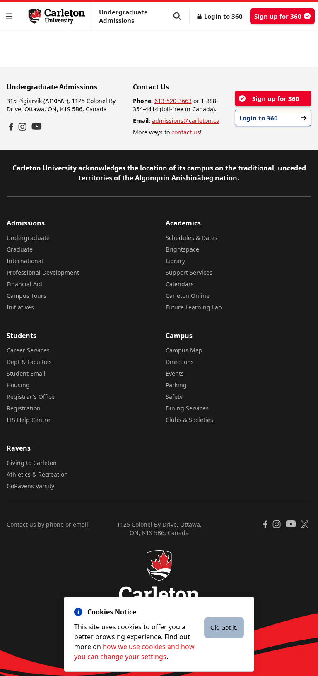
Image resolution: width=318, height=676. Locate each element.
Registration (24, 408)
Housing (18, 385)
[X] (305, 524)
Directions (180, 362)
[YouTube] (36, 126)
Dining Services (187, 408)
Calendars (180, 284)
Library (175, 261)
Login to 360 (223, 16)
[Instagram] (22, 127)
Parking (176, 385)
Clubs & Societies (189, 420)
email (80, 524)
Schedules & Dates (191, 238)
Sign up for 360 (277, 16)
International (25, 261)
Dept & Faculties (29, 362)
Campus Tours (26, 296)
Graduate (20, 249)
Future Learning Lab (194, 307)
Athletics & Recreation (37, 474)
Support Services (189, 272)
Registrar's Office (31, 396)
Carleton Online (188, 296)
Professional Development (43, 272)
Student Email (26, 373)
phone (55, 524)
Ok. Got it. (224, 627)
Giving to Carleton (32, 463)
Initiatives (20, 307)
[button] (11, 16)
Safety (174, 396)
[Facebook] (11, 127)
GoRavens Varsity (30, 486)
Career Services (28, 350)
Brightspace (182, 249)
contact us (185, 132)
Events (175, 373)
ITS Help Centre (28, 420)
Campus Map (184, 350)
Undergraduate (28, 238)
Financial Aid (24, 284)
